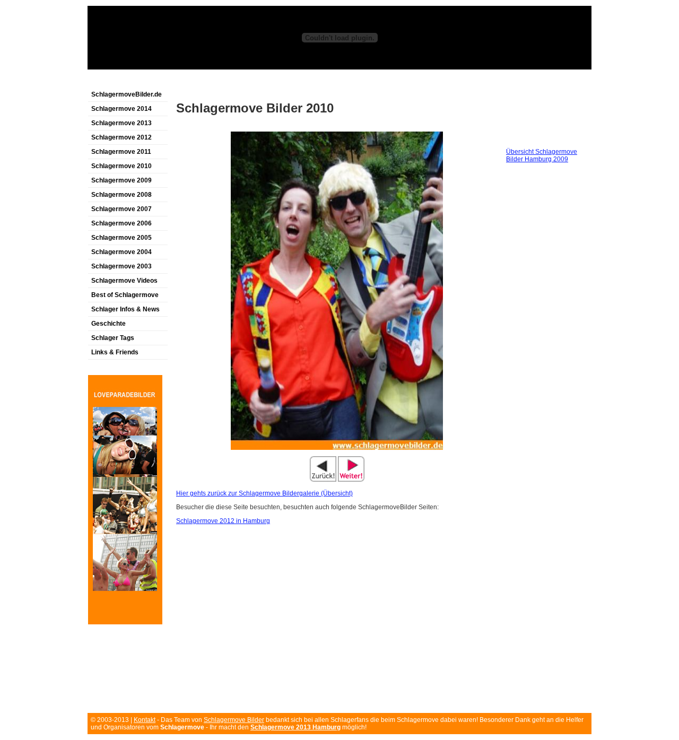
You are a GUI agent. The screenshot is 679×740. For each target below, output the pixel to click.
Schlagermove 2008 (121, 194)
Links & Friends (114, 352)
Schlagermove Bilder (234, 720)
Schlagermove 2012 (121, 137)
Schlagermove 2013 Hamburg (295, 727)
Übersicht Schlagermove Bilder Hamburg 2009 (541, 155)
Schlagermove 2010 (121, 166)
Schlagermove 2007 (121, 209)
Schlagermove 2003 (121, 266)
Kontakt (144, 720)
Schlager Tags (112, 338)
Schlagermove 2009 (121, 180)
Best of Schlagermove (125, 295)
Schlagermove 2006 (121, 223)
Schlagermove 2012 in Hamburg (223, 521)
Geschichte (108, 323)
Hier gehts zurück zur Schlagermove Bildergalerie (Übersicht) (264, 493)
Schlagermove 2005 (121, 237)
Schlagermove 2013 (121, 123)
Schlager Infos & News (125, 309)
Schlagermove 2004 (121, 252)
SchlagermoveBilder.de (126, 94)
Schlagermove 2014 (121, 108)
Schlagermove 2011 (121, 151)
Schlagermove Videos (124, 280)
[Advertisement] (212, 81)
